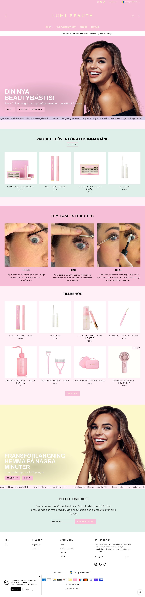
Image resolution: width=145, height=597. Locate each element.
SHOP (10, 109)
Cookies (35, 548)
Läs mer (34, 584)
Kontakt (95, 27)
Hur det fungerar (30, 109)
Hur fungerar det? (66, 27)
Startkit (12, 478)
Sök (6, 545)
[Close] (40, 577)
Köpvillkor (36, 545)
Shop (48, 27)
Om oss (83, 27)
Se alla (72, 144)
